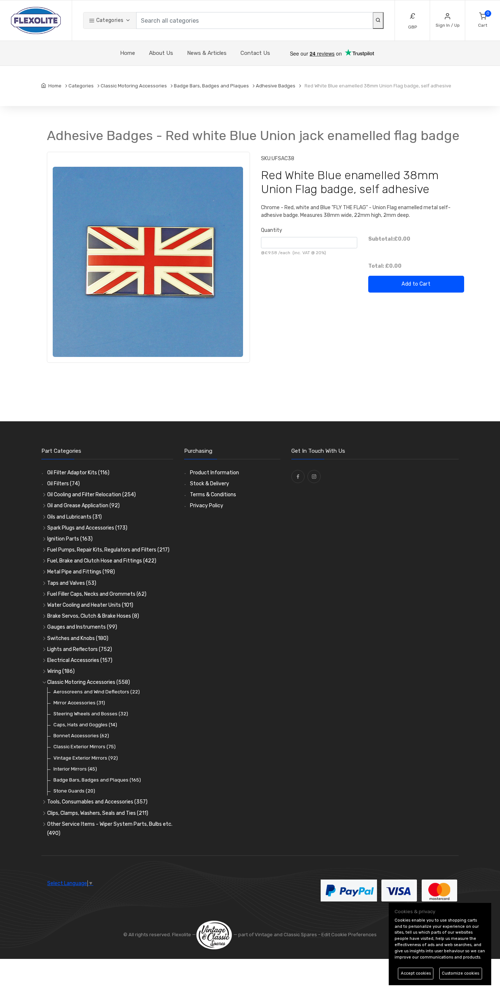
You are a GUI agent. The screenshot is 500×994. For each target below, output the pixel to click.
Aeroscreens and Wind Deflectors (96, 691)
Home (127, 53)
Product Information (214, 473)
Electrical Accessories (79, 660)
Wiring (61, 671)
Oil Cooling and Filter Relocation (91, 495)
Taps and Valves (71, 583)
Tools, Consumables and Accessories (97, 802)
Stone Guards (74, 791)
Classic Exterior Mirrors (84, 746)
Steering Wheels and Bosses (90, 713)
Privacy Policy (206, 505)
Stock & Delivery (209, 484)
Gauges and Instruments (82, 627)
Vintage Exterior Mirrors (85, 758)
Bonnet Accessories (81, 735)
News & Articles (207, 53)
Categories (109, 20)
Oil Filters (63, 484)
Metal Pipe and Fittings (81, 572)
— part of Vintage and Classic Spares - (276, 934)
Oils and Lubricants (74, 517)
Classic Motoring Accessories (88, 682)
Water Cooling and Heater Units (90, 605)
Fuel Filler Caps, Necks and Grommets (96, 594)
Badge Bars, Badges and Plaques (97, 780)
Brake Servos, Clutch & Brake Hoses (93, 616)
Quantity (271, 230)
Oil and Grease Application (83, 505)
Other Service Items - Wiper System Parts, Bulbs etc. (109, 828)
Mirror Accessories (79, 702)
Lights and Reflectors (79, 649)
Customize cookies (460, 973)
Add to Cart (416, 284)
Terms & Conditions (213, 495)
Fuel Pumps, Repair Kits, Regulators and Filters (108, 550)
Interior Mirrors (75, 769)
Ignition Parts (70, 539)
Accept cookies (416, 973)
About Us (161, 53)
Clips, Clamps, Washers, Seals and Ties (97, 813)
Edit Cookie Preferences (349, 934)
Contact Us (255, 53)
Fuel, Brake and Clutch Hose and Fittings (101, 561)
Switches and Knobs (77, 638)
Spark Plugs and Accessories (87, 528)
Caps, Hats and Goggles (85, 724)
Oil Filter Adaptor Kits (78, 473)
